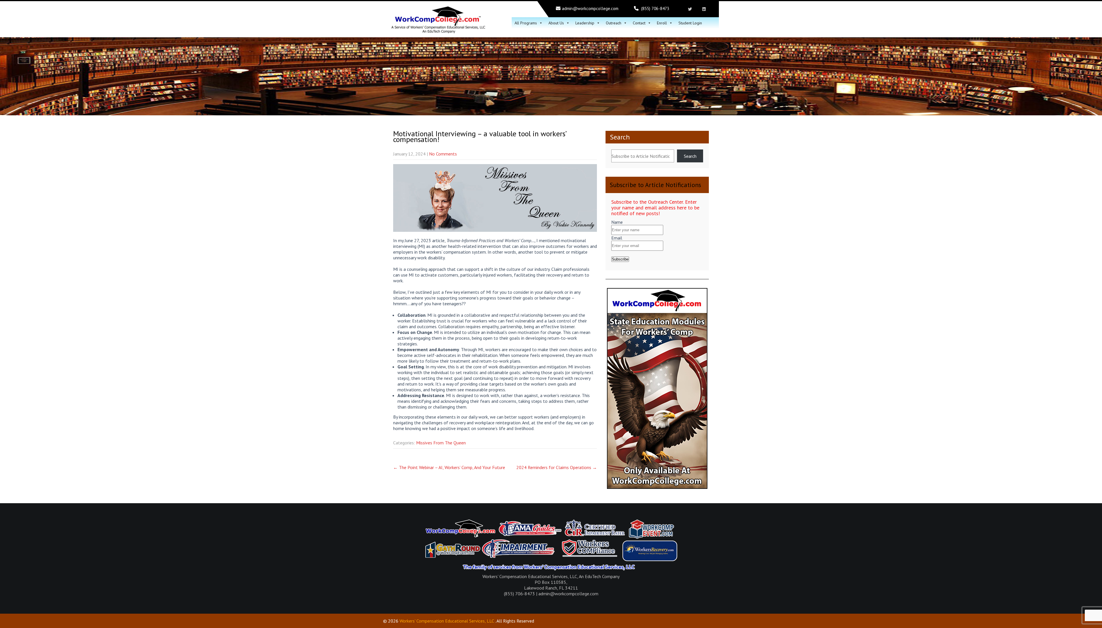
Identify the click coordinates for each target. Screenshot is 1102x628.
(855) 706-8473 (655, 8)
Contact (639, 23)
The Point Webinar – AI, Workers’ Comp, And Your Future (449, 467)
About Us (556, 23)
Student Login (690, 23)
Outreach (613, 23)
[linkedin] (704, 9)
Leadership (584, 23)
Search (620, 137)
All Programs (526, 23)
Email (616, 238)
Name (617, 222)
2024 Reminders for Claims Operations (556, 467)
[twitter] (690, 9)
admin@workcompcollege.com (590, 8)
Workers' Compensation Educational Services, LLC (446, 621)
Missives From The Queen (441, 443)
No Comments (443, 154)
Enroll (662, 23)
